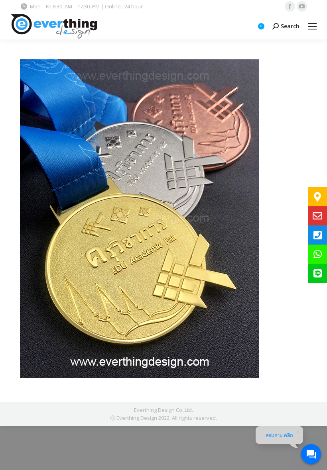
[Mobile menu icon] (312, 26)
